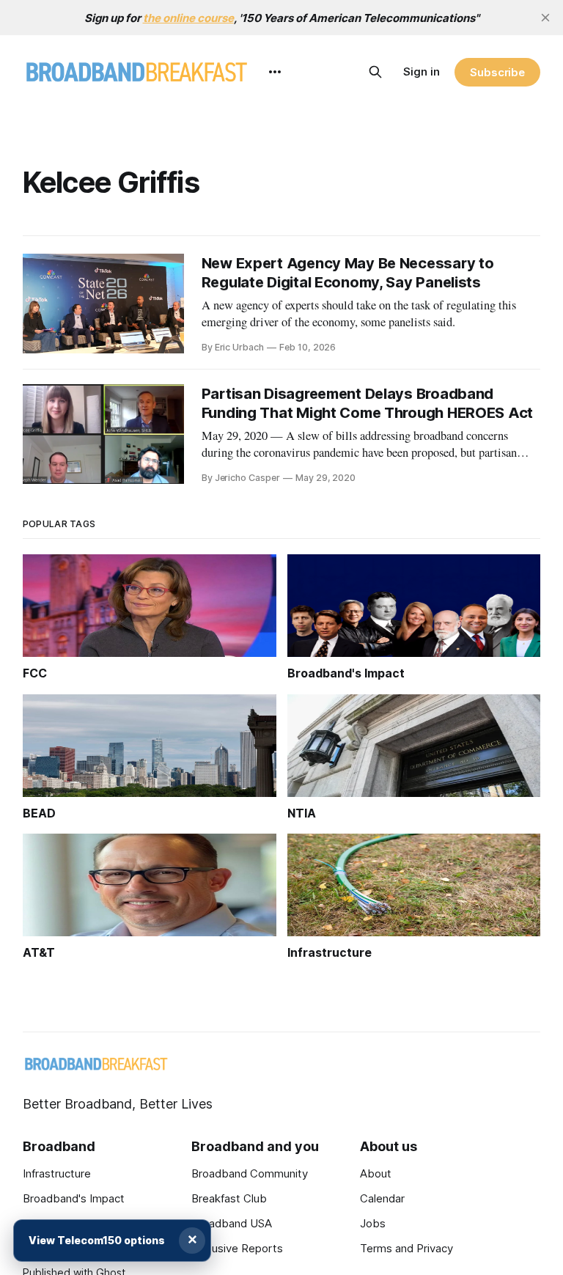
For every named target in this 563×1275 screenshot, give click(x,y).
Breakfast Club (229, 1198)
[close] (545, 17)
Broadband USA (231, 1223)
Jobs (373, 1223)
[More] (275, 72)
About (375, 1173)
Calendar (382, 1198)
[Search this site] (375, 72)
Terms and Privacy (406, 1248)
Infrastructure (57, 1173)
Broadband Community (249, 1173)
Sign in (421, 71)
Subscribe (497, 72)
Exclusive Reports (237, 1248)
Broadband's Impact (74, 1198)
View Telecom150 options (97, 1240)
